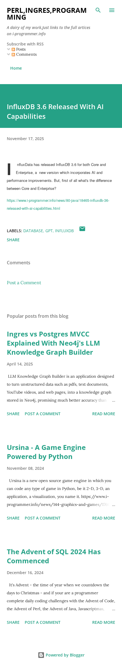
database (33, 230)
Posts (20, 49)
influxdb (64, 230)
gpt (49, 230)
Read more (103, 413)
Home (16, 68)
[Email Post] (82, 230)
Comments (26, 54)
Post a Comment (24, 282)
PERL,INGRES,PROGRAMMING (47, 13)
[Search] (98, 10)
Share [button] (13, 239)
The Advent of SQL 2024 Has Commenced (54, 556)
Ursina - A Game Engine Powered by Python (46, 452)
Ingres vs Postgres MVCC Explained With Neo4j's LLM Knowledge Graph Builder (53, 343)
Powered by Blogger (65, 655)
